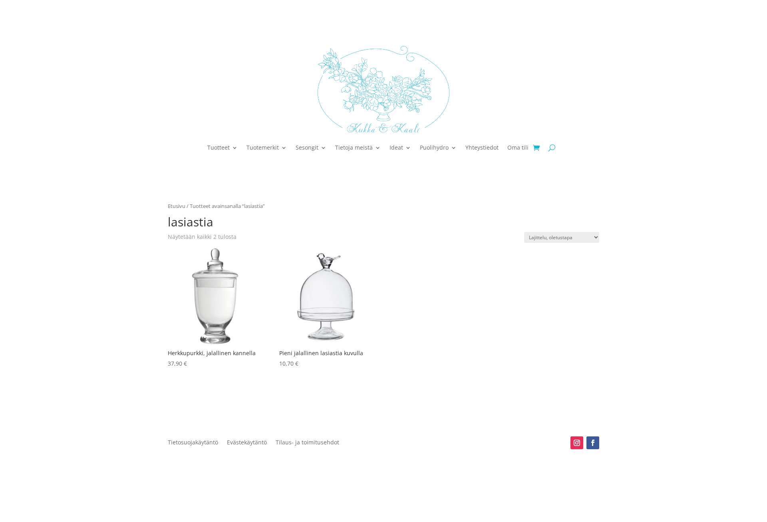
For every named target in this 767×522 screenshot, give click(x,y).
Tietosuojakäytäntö (193, 443)
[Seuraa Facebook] (592, 442)
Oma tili (518, 147)
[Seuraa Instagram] (576, 442)
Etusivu (176, 206)
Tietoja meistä (354, 147)
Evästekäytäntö (247, 443)
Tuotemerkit (262, 147)
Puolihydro (434, 147)
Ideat (396, 147)
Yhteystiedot (482, 147)
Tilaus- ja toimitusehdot (307, 443)
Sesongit (307, 147)
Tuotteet (218, 147)
